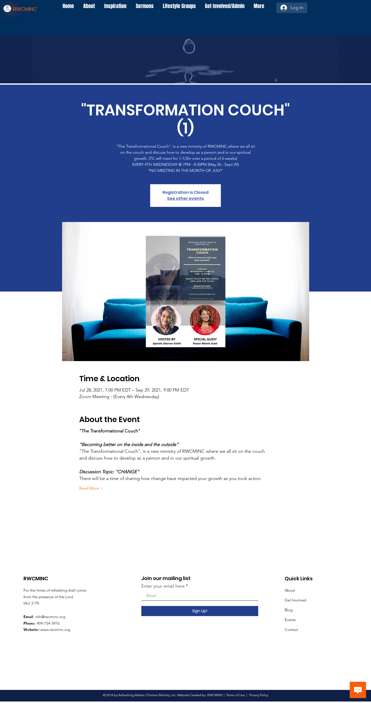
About (290, 590)
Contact (291, 629)
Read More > (91, 488)
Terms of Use (235, 695)
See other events (185, 198)
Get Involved (295, 600)
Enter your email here (162, 586)
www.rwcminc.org (55, 629)
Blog (289, 610)
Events (290, 619)
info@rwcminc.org (50, 616)
